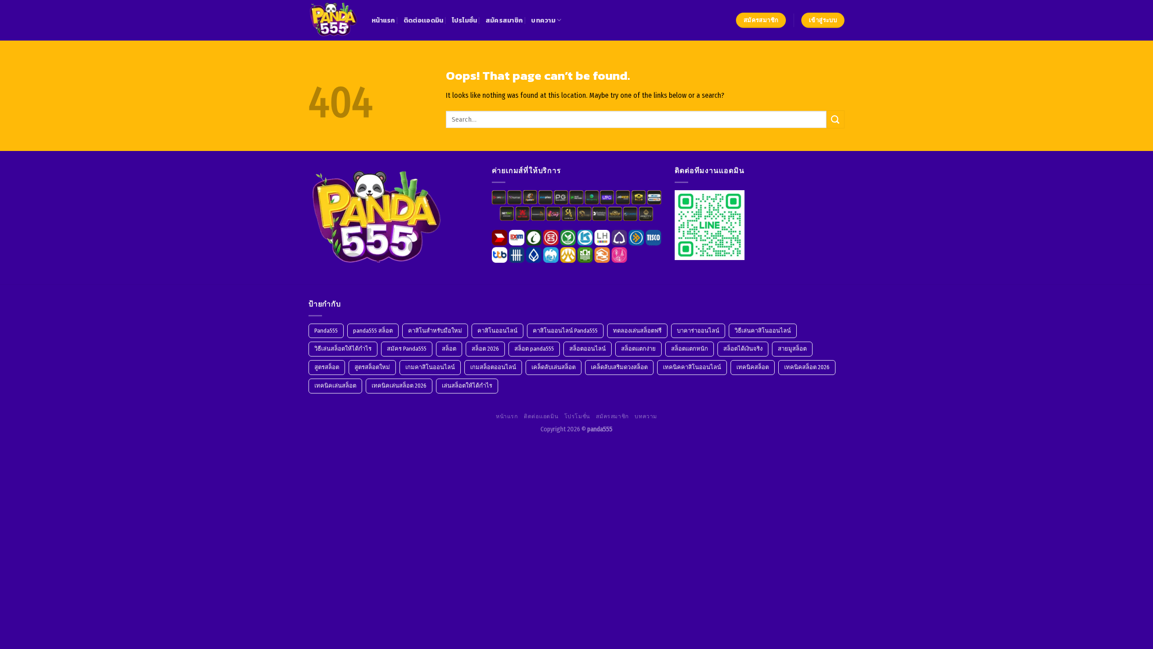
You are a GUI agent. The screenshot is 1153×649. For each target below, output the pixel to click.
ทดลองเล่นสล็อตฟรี (637, 330)
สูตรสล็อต (326, 367)
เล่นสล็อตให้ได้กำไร (467, 385)
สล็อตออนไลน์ (587, 348)
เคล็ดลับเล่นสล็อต (553, 367)
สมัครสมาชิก (504, 20)
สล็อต (449, 348)
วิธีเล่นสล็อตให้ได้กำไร (343, 348)
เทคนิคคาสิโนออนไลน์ (692, 367)
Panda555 (326, 330)
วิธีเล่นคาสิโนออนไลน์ (763, 330)
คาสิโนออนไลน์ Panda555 (565, 330)
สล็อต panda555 (534, 348)
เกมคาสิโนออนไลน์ (430, 367)
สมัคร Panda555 (407, 348)
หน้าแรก (383, 20)
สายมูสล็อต (792, 348)
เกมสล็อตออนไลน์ (493, 367)
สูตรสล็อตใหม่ (372, 367)
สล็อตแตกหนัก (689, 348)
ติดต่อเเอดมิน (424, 20)
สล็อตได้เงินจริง (743, 348)
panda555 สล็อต (373, 330)
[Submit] (835, 119)
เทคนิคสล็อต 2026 (807, 367)
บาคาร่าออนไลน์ (698, 330)
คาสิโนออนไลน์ (497, 330)
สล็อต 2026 (485, 348)
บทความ (543, 20)
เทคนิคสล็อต (752, 367)
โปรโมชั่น (464, 20)
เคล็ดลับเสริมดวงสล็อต (619, 367)
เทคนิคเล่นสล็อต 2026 (399, 385)
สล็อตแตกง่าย (638, 348)
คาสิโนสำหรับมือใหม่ (435, 330)
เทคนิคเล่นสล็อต (335, 385)
